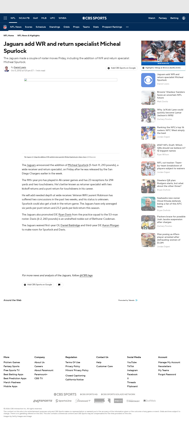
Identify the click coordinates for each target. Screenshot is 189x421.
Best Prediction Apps (15, 378)
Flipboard (132, 386)
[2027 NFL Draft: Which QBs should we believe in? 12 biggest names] (148, 151)
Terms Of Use (72, 362)
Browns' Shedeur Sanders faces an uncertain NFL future (171, 95)
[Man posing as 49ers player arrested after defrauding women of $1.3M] (148, 240)
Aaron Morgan (110, 225)
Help (98, 362)
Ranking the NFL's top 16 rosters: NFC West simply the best (171, 130)
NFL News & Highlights (28, 35)
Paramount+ (40, 374)
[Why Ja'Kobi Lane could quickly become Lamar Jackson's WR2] (148, 115)
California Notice (74, 379)
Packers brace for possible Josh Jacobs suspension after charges (171, 219)
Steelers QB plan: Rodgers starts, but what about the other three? (170, 183)
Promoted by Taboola (126, 300)
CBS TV (38, 378)
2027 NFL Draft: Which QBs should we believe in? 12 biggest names (171, 148)
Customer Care (104, 366)
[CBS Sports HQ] (88, 394)
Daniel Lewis (20, 67)
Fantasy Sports (11, 366)
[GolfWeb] (150, 400)
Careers (38, 366)
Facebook (132, 374)
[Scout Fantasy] (133, 400)
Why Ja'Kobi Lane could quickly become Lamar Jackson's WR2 (170, 112)
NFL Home (9, 35)
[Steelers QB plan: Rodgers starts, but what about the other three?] (148, 186)
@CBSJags (85, 275)
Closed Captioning (75, 375)
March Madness (12, 382)
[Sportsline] (64, 400)
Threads (131, 382)
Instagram (132, 370)
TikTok (130, 366)
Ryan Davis (64, 214)
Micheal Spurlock (78, 165)
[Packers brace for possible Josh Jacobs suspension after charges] (148, 222)
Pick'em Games (12, 362)
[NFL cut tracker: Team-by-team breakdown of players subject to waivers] (148, 168)
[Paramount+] (83, 400)
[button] (127, 27)
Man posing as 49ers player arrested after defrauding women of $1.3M (168, 238)
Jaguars (31, 165)
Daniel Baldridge (70, 225)
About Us (39, 362)
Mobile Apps (10, 386)
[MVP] (118, 399)
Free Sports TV (12, 370)
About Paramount (43, 370)
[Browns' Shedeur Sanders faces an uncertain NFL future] (148, 98)
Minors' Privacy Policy (76, 370)
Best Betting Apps (13, 374)
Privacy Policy (72, 366)
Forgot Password (167, 374)
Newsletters (164, 366)
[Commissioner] (102, 399)
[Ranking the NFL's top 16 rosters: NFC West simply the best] (148, 133)
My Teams (163, 370)
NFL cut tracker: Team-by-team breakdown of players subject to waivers (171, 165)
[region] (163, 53)
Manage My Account (169, 362)
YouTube (132, 362)
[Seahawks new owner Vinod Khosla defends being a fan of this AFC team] (148, 204)
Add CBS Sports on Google (123, 68)
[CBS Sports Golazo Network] (118, 394)
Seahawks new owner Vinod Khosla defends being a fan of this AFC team (169, 202)
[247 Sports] (42, 400)
